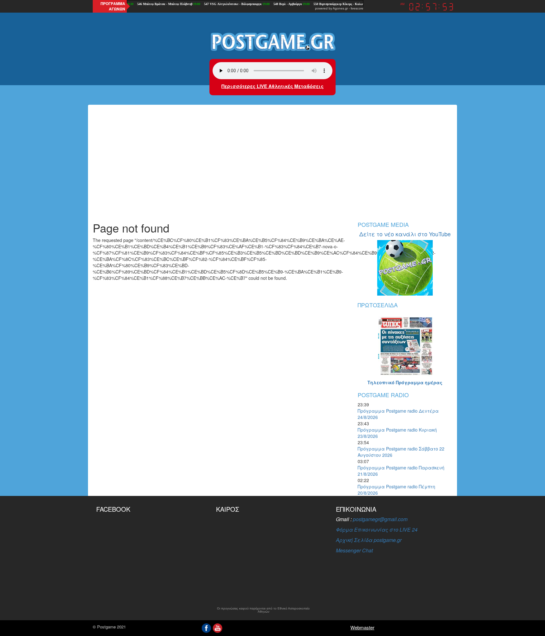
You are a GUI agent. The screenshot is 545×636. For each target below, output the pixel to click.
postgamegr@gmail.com (380, 519)
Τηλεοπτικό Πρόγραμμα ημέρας (404, 382)
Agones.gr (340, 8)
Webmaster (362, 627)
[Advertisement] (272, 168)
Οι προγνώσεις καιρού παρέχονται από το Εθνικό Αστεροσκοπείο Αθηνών (263, 610)
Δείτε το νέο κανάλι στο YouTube (405, 234)
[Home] (272, 41)
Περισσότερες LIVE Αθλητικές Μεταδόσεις (272, 86)
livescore (357, 8)
